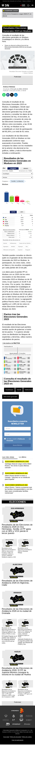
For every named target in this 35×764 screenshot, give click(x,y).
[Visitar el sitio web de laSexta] (13, 716)
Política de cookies (27, 737)
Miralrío (13, 246)
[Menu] (33, 5)
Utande (5, 243)
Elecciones (17, 502)
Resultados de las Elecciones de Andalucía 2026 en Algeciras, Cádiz (17, 583)
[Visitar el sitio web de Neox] (21, 716)
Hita (27, 246)
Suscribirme (17, 445)
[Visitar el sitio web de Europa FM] (29, 720)
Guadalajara (9, 390)
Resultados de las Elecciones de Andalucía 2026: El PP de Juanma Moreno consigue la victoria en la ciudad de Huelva (17, 671)
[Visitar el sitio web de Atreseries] (13, 720)
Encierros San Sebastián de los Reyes (12, 1)
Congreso (5, 181)
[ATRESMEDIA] (17, 710)
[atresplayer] (28, 5)
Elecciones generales (10, 396)
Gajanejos (5, 246)
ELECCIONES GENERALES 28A (16, 473)
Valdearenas (13, 243)
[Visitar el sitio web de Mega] (6, 720)
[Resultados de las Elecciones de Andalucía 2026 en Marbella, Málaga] (25, 543)
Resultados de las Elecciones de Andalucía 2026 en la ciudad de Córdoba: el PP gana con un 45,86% (25, 692)
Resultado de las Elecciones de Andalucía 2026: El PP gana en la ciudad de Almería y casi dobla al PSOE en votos (9, 631)
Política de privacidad (15, 737)
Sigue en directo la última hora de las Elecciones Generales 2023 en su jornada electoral (18, 47)
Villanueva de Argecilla (9, 249)
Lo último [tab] (22, 457)
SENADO (25, 168)
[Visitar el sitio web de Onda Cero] (21, 720)
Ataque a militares (26, 1)
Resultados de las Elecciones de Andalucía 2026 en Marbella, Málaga (25, 550)
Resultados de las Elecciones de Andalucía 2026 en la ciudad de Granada (17, 611)
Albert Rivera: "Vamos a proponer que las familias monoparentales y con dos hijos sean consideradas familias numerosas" (18, 490)
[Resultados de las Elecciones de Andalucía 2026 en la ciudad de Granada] (17, 599)
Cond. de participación (17, 740)
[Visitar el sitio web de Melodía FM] (8, 724)
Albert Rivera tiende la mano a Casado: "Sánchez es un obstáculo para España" (17, 477)
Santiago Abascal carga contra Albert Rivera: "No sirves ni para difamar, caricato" (18, 465)
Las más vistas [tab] (8, 457)
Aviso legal (6, 737)
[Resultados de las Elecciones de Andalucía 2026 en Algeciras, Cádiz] (17, 571)
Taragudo (27, 249)
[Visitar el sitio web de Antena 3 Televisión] (6, 716)
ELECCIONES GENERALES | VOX (17, 461)
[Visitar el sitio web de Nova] (29, 716)
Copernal (20, 249)
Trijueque (20, 246)
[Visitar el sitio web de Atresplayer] (17, 724)
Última (23, 5)
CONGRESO (13, 168)
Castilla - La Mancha (17, 181)
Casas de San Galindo (25, 243)
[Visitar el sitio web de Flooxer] (27, 724)
